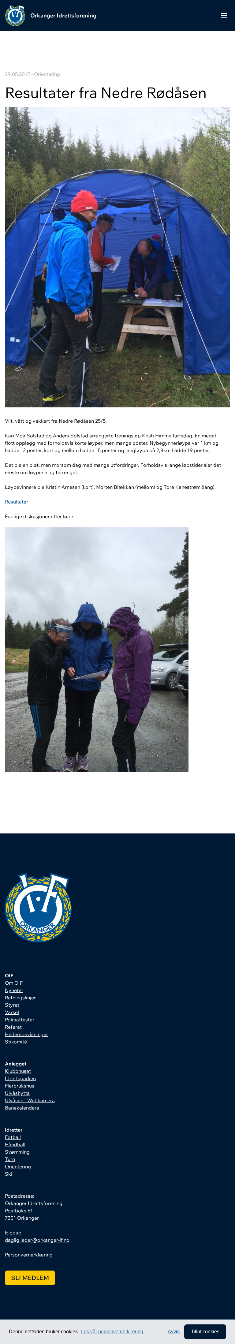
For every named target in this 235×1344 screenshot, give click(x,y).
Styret (12, 1005)
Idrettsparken (20, 1078)
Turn (10, 1159)
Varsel (12, 1012)
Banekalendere (22, 1108)
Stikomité (16, 1042)
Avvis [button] (174, 1331)
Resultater (16, 502)
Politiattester (19, 1019)
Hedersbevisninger (26, 1034)
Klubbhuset (18, 1071)
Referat (13, 1027)
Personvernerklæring (29, 1255)
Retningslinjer (20, 997)
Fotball (13, 1137)
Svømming (17, 1152)
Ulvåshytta (17, 1093)
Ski (8, 1174)
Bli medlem (30, 1278)
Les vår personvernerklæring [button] (112, 1331)
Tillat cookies (205, 1331)
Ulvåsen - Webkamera (30, 1100)
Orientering (18, 1166)
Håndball (15, 1144)
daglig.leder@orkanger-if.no (37, 1240)
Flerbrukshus (19, 1086)
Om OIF (14, 983)
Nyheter (14, 990)
